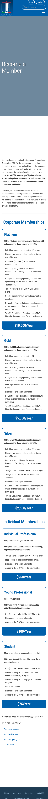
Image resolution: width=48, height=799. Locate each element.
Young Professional (18, 592)
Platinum (10, 234)
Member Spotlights (12, 739)
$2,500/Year (24, 508)
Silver (8, 433)
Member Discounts (11, 734)
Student (9, 646)
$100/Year (24, 631)
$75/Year (24, 704)
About (6, 793)
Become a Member (11, 729)
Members (17, 793)
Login (31, 2)
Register (40, 2)
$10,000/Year (24, 325)
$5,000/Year (24, 418)
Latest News (9, 744)
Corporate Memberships (24, 222)
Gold (7, 340)
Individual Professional (20, 534)
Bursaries (29, 793)
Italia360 (40, 793)
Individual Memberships (24, 521)
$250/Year (24, 577)
